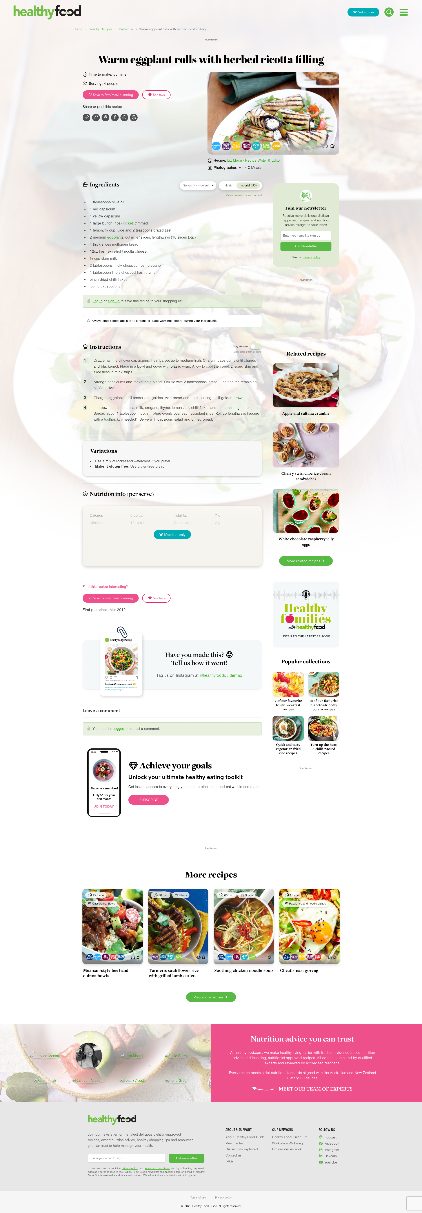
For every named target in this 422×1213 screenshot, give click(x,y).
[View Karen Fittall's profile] (45, 1080)
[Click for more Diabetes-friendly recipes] (216, 146)
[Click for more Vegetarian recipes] (276, 146)
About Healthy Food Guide (245, 1137)
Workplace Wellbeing (287, 1143)
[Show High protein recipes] (121, 957)
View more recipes (209, 997)
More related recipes (304, 561)
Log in (97, 301)
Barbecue (126, 29)
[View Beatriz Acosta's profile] (133, 1080)
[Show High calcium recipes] (302, 957)
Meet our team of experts (316, 1088)
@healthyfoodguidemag (221, 675)
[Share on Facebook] (115, 117)
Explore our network (287, 1149)
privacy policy (311, 257)
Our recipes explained (242, 1149)
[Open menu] (403, 12)
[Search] (389, 12)
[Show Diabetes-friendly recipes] (97, 957)
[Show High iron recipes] (113, 957)
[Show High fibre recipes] (105, 957)
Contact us (234, 1155)
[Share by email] (96, 117)
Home (77, 29)
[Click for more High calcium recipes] (236, 146)
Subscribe (366, 12)
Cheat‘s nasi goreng (299, 970)
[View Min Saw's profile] (89, 1056)
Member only (175, 534)
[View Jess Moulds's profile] (132, 1056)
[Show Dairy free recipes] (89, 957)
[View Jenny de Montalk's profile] (45, 1056)
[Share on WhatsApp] (124, 117)
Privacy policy (223, 1197)
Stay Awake (240, 346)
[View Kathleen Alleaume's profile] (89, 1080)
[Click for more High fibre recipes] (246, 146)
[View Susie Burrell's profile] (177, 1056)
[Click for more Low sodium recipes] (266, 146)
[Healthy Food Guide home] (112, 1119)
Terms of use (198, 1197)
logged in (120, 729)
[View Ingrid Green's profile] (176, 1080)
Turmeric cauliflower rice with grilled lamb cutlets (174, 972)
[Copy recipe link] (86, 117)
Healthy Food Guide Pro (289, 1137)
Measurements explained (244, 195)
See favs (158, 95)
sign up (114, 301)
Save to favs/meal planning (112, 95)
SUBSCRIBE (148, 800)
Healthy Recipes (101, 29)
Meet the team (236, 1143)
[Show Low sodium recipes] (178, 957)
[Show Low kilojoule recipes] (171, 957)
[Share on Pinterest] (105, 117)
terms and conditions (157, 1168)
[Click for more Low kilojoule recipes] (256, 146)
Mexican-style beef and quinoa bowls (105, 972)
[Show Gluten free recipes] (155, 957)
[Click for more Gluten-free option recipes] (226, 146)
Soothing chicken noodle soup (243, 970)
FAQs (230, 1161)
